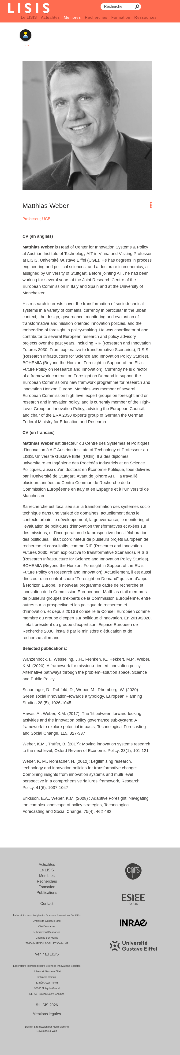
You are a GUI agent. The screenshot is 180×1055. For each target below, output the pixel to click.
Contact (46, 904)
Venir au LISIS (47, 954)
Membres (72, 17)
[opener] (151, 205)
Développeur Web (47, 1030)
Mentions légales (47, 1014)
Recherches (96, 17)
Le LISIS (29, 17)
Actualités (50, 17)
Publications (47, 893)
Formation (120, 17)
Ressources (145, 17)
